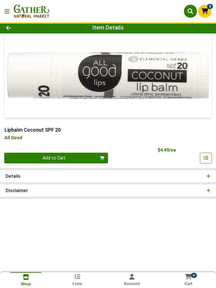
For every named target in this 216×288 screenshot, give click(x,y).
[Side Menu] (7, 11)
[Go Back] (30, 27)
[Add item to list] (206, 158)
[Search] (190, 11)
